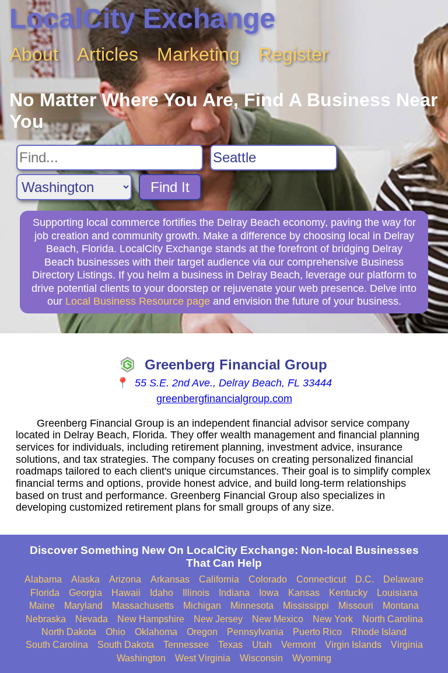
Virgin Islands (353, 645)
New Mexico (277, 619)
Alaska (85, 579)
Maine (42, 606)
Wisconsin (261, 658)
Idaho (161, 593)
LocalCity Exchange (142, 18)
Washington (141, 658)
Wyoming (311, 658)
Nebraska (46, 619)
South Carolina (57, 645)
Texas (230, 645)
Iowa (269, 593)
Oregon (202, 632)
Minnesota (252, 606)
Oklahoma (156, 632)
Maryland (83, 606)
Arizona (125, 579)
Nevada (91, 619)
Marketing (198, 54)
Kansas (304, 593)
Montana (401, 606)
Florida (45, 593)
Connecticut (321, 579)
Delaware (403, 579)
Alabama (43, 579)
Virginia (407, 645)
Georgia (85, 593)
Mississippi (306, 606)
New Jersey (218, 619)
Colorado (268, 579)
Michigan (202, 606)
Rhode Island (379, 632)
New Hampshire (150, 619)
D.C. (364, 579)
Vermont (298, 645)
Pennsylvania (255, 632)
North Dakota (68, 632)
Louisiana (397, 593)
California (219, 579)
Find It (170, 187)
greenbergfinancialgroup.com (224, 399)
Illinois (196, 593)
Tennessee (186, 645)
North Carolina (392, 619)
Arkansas (170, 579)
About (33, 54)
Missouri (355, 606)
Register (293, 54)
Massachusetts (143, 606)
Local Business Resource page (137, 301)
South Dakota (125, 645)
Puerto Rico (317, 632)
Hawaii (126, 593)
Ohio (115, 632)
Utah (262, 645)
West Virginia (202, 658)
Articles (107, 54)
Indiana (234, 593)
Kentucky (348, 593)
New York (333, 619)
